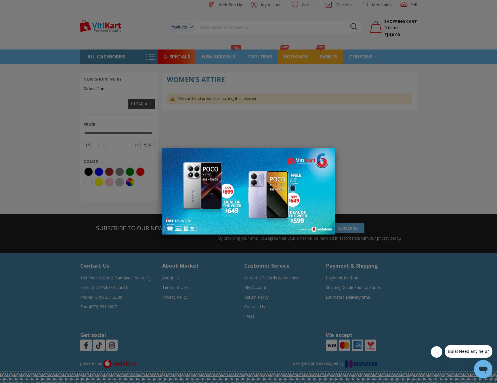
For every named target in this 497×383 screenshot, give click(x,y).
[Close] (327, 155)
